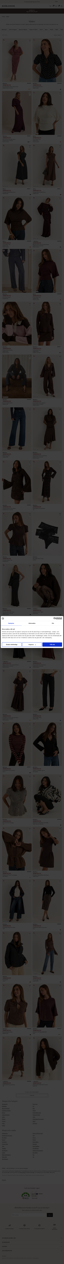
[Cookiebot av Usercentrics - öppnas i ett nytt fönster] (55, 618)
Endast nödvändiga (11, 644)
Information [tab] (32, 623)
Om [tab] (53, 623)
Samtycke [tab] (11, 623)
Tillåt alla (52, 644)
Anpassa (31, 644)
